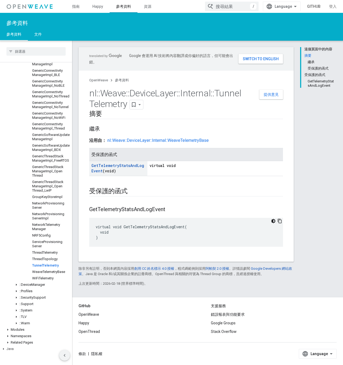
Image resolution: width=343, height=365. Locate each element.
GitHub (313, 6)
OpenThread (89, 331)
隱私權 (96, 354)
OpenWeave (98, 80)
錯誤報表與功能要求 (228, 314)
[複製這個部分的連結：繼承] (105, 129)
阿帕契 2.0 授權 (217, 269)
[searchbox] (36, 51)
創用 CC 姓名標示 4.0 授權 (154, 269)
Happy (97, 6)
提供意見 (271, 94)
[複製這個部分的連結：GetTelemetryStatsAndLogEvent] (170, 210)
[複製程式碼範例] (280, 221)
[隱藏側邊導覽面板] (64, 355)
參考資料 (123, 6)
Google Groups (223, 323)
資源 (147, 6)
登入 (333, 6)
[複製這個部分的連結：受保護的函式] (133, 191)
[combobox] (232, 6)
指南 (76, 6)
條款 (82, 354)
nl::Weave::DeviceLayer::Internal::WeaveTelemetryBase (158, 140)
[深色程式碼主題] (273, 221)
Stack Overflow (224, 331)
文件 (38, 34)
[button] (36, 285)
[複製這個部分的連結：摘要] (107, 114)
